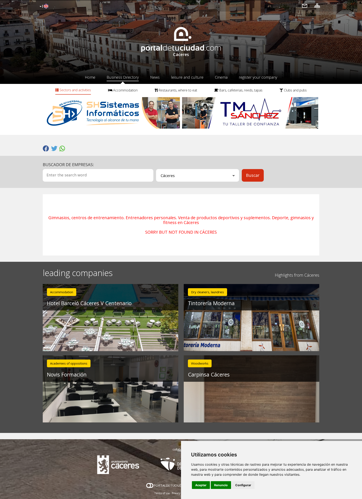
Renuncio (221, 485)
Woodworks (199, 363)
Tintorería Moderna (211, 303)
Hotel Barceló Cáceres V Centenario (89, 303)
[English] (43, 6)
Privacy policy (180, 493)
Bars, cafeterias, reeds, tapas (240, 90)
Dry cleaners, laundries (207, 292)
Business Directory (123, 77)
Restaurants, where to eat (177, 90)
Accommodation (125, 90)
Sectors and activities (75, 90)
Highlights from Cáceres (297, 275)
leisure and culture (187, 77)
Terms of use (162, 493)
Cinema (221, 77)
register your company (258, 77)
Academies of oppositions (68, 363)
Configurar (243, 485)
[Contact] (304, 5)
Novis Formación (67, 374)
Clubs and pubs (295, 90)
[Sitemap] (317, 5)
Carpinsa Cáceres (209, 374)
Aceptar (201, 485)
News (155, 77)
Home (90, 77)
